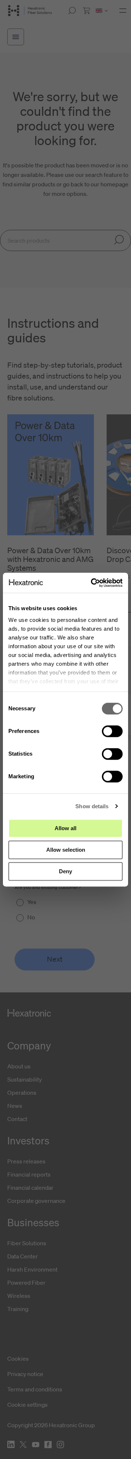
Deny (65, 871)
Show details (91, 806)
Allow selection (65, 850)
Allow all (65, 828)
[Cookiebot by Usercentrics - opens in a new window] (92, 583)
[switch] (112, 731)
